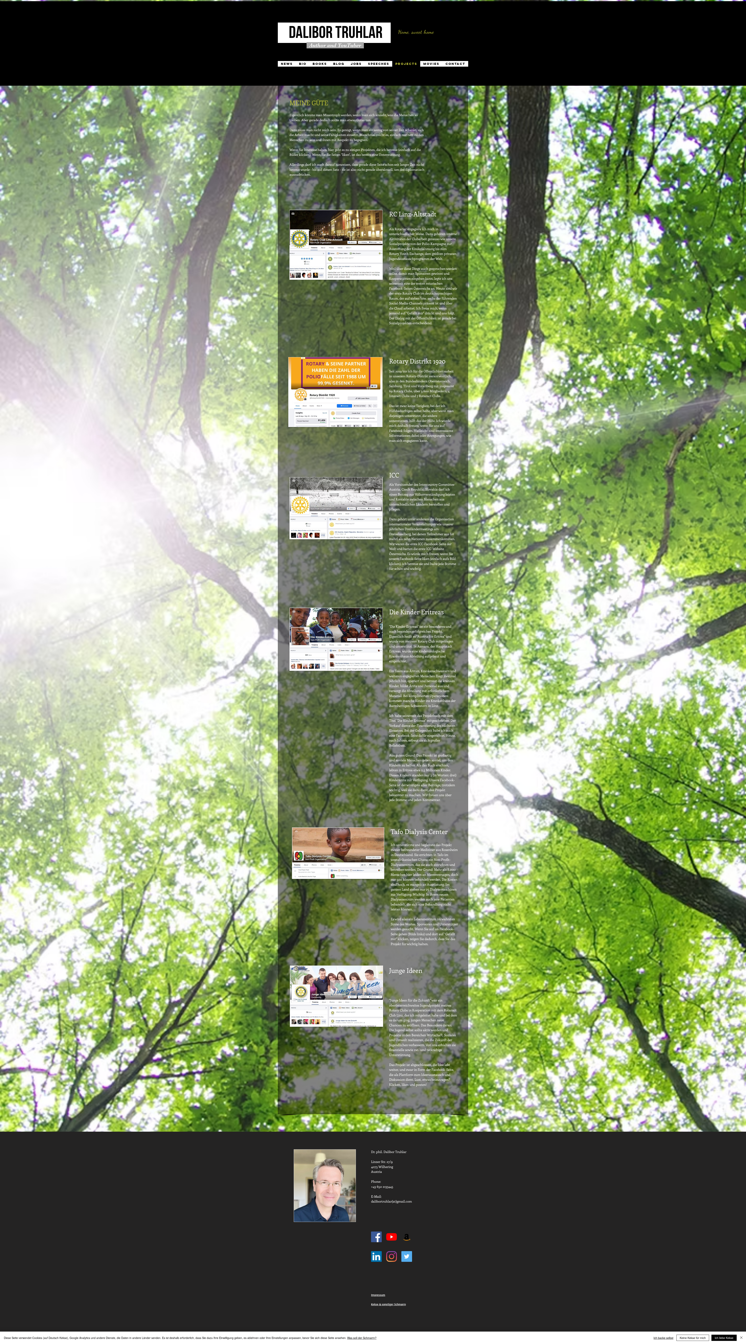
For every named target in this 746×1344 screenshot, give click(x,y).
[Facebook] (376, 1237)
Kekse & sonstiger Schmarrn (388, 1304)
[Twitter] (406, 1256)
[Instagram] (391, 1256)
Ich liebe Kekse (724, 1338)
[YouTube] (391, 1237)
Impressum (378, 1295)
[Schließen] (741, 1338)
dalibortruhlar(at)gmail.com (391, 1201)
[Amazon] (406, 1237)
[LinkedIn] (376, 1256)
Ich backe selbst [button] (663, 1338)
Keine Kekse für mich (693, 1338)
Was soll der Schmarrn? (361, 1338)
